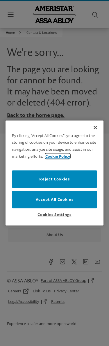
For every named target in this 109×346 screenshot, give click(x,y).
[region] (55, 173)
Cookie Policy (57, 156)
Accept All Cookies (55, 199)
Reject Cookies (54, 179)
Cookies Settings (54, 214)
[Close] (95, 127)
